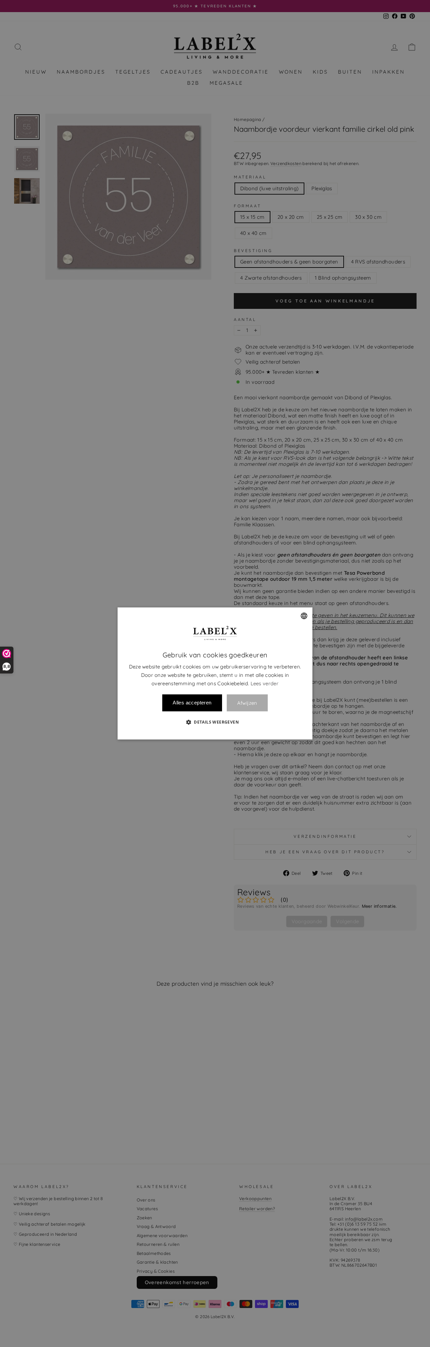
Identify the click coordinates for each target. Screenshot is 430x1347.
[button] (215, 722)
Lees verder (264, 683)
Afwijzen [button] (247, 703)
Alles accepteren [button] (192, 703)
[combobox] (304, 615)
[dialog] (215, 673)
